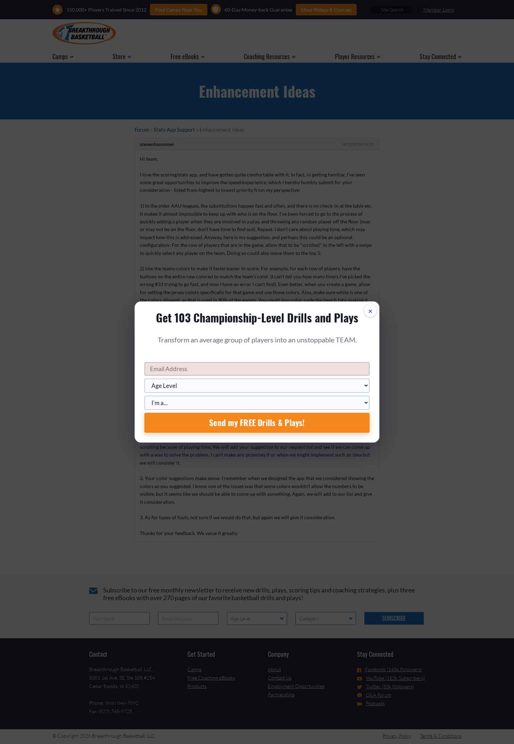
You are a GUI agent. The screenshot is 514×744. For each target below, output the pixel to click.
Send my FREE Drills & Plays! (257, 423)
